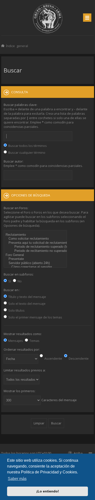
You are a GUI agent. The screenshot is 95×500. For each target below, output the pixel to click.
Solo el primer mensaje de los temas (35, 317)
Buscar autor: (13, 161)
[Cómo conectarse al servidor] (36, 267)
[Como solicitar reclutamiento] (36, 239)
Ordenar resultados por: (22, 349)
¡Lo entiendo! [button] (47, 491)
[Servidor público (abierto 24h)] (36, 263)
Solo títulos (16, 310)
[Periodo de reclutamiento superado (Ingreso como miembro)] (36, 247)
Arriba (78, 453)
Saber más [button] (17, 479)
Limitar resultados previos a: (25, 370)
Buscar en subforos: (19, 274)
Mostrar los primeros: (19, 391)
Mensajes (15, 340)
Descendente (78, 358)
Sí (9, 281)
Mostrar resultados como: (23, 334)
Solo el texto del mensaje (27, 303)
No (19, 281)
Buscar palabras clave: (20, 104)
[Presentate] (36, 259)
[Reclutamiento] (36, 235)
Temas (34, 340)
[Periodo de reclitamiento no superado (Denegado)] (36, 251)
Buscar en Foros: (16, 208)
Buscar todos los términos (27, 145)
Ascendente (53, 358)
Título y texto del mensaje (27, 297)
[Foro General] (36, 255)
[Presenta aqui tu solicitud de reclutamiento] (36, 243)
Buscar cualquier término (26, 152)
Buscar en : (12, 290)
